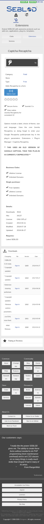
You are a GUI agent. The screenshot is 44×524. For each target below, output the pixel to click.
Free (25, 82)
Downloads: (10, 212)
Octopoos (23, 519)
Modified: (9, 227)
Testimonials (38, 475)
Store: (8, 78)
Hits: (8, 216)
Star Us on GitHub (32, 421)
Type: (8, 82)
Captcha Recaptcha (19, 51)
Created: (9, 223)
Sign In (17, 266)
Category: (9, 74)
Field (25, 74)
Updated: (9, 230)
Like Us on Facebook (12, 421)
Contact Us (11, 416)
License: (9, 219)
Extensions (22, 25)
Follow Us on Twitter (32, 416)
